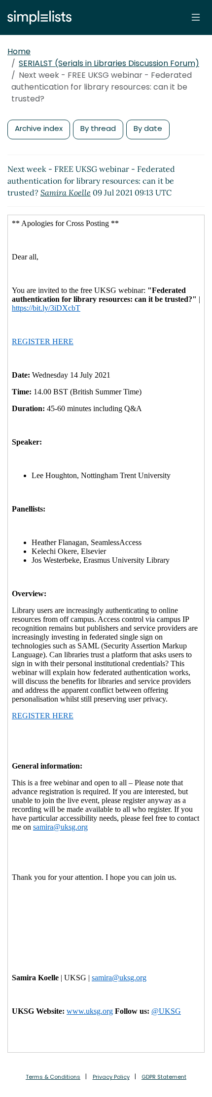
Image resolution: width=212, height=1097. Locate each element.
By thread (98, 128)
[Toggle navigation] (196, 17)
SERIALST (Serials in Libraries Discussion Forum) (109, 63)
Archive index (39, 128)
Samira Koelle (65, 192)
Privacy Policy (111, 1077)
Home (19, 51)
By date (148, 128)
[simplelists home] (37, 17)
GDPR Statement (163, 1077)
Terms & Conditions (53, 1077)
